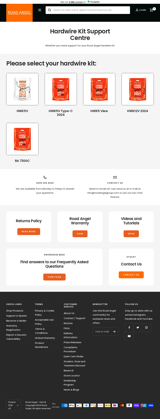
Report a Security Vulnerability (16, 336)
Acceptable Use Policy (44, 321)
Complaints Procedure (70, 349)
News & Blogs (71, 389)
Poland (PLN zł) (11, 405)
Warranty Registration (13, 327)
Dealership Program (70, 382)
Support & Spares (16, 315)
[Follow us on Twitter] (138, 327)
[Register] (114, 331)
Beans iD (69, 370)
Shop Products (14, 310)
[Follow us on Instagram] (146, 327)
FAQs (67, 328)
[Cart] (152, 10)
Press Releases (72, 342)
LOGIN (142, 10)
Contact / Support (74, 318)
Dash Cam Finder (73, 356)
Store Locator (72, 375)
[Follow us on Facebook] (129, 327)
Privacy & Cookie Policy (44, 312)
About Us (69, 313)
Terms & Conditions (41, 331)
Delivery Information (70, 335)
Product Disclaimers (41, 345)
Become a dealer (16, 320)
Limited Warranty (45, 338)
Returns (68, 323)
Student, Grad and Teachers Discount (74, 363)
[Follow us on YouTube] (129, 336)
